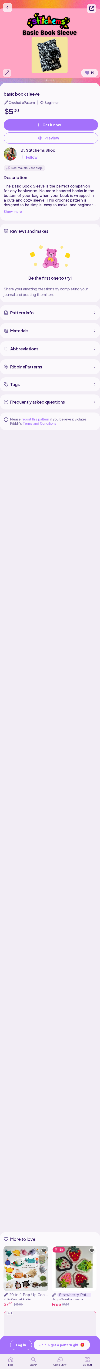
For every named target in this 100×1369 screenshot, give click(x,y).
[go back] (7, 7)
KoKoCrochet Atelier (18, 1299)
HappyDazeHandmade (67, 1299)
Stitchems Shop (40, 150)
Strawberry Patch (74, 1295)
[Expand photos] (7, 73)
